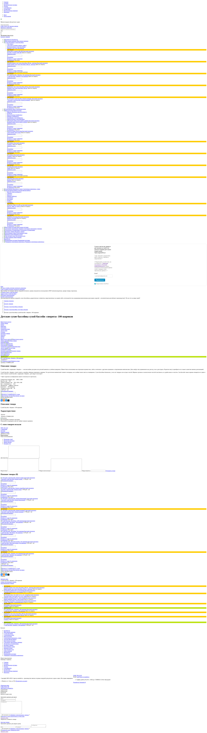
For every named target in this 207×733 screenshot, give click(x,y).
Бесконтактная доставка (10, 5)
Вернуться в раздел (6, 339)
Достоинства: (4, 458)
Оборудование (8, 651)
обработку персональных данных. (19, 715)
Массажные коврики (9, 632)
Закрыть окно (4, 579)
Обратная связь (5, 685)
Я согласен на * (16, 715)
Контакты (6, 12)
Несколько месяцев (9, 440)
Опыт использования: (7, 436)
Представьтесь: (86, 470)
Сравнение (19, 58)
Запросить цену (15, 730)
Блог (2, 286)
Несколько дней (8, 439)
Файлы (3, 354)
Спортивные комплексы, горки (12, 638)
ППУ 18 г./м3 (4, 428)
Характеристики (5, 346)
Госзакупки (7, 9)
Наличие (3, 352)
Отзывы (6, 3)
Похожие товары (5, 351)
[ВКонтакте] (2, 400)
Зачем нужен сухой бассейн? (8, 293)
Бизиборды (7, 630)
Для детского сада (9, 649)
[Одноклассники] (4, 400)
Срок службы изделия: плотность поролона (13, 289)
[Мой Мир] (6, 400)
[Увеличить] (12, 358)
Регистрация (7, 16)
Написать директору (6, 27)
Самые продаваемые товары (8, 582)
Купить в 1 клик (11, 58)
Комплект (3, 343)
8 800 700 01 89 (5, 26)
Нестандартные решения (11, 10)
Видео (2, 355)
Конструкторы (8, 636)
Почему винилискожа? (7, 296)
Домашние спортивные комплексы (13, 655)
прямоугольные (5, 432)
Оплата (6, 6)
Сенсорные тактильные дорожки (13, 642)
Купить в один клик (18, 716)
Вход (5, 15)
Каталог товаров (5, 37)
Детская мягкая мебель (10, 639)
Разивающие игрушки (10, 654)
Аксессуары (4, 348)
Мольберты (7, 652)
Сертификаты (7, 7)
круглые (3, 430)
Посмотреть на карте (21, 681)
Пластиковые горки (9, 646)
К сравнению (13, 485)
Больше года (7, 443)
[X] (8, 400)
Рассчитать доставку (19, 395)
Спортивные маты (9, 635)
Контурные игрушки (9, 641)
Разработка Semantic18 (79, 682)
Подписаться (100, 280)
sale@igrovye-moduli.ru (83, 677)
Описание (3, 345)
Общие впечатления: (45, 470)
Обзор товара (4, 340)
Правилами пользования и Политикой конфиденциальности (101, 265)
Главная (6, 2)
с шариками (4, 429)
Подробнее (10, 57)
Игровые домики (8, 645)
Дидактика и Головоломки (11, 643)
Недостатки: (4, 470)
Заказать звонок (13, 26)
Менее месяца (8, 442)
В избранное (10, 60)
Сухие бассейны (8, 633)
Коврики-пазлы (8, 648)
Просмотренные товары (7, 583)
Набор (2, 342)
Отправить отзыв (110, 470)
